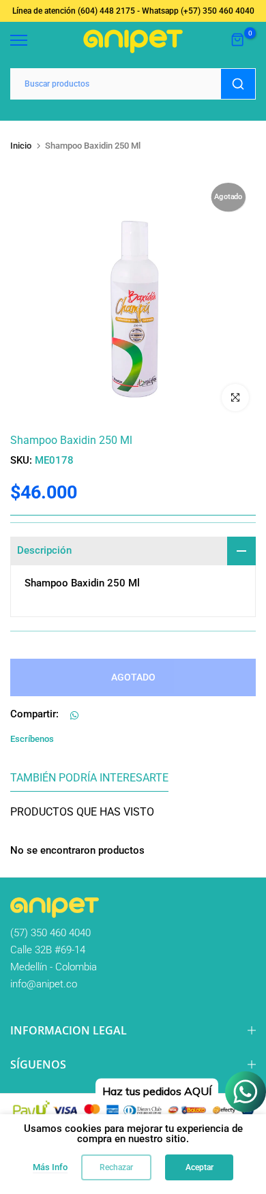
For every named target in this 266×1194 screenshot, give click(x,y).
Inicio (20, 145)
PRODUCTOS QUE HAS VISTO (82, 811)
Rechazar (116, 1167)
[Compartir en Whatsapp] (74, 715)
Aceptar (199, 1167)
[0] (238, 40)
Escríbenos (32, 739)
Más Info (50, 1167)
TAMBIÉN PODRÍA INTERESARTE (89, 777)
